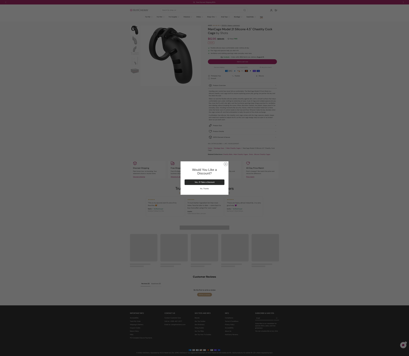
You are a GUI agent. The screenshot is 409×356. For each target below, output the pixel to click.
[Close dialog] (226, 164)
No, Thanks (204, 189)
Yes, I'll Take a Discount (204, 182)
